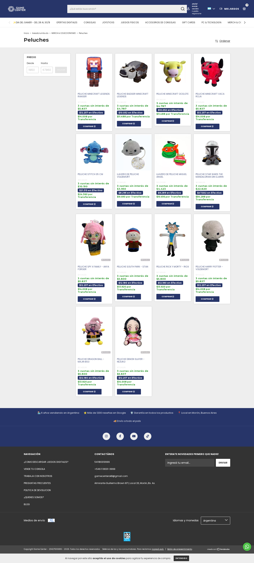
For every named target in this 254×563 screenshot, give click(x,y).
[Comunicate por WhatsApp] (247, 547)
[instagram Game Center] (106, 436)
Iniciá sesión (195, 7)
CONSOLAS (90, 22)
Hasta (44, 63)
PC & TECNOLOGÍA (211, 22)
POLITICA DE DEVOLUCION (37, 490)
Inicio (26, 33)
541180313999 (102, 461)
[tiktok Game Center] (147, 436)
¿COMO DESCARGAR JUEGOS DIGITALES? (46, 461)
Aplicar (61, 70)
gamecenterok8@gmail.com (111, 476)
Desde (30, 63)
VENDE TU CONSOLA (34, 469)
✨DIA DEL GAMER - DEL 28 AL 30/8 (31, 22)
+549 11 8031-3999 (104, 469)
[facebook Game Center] (120, 436)
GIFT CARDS (188, 22)
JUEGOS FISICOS (130, 22)
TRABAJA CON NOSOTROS (38, 476)
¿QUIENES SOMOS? (34, 497)
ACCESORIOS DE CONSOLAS (160, 22)
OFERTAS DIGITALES (66, 22)
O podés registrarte (196, 12)
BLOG (27, 504)
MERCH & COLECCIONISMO (64, 33)
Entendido (181, 558)
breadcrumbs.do (40, 33)
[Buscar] (182, 9)
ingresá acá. (158, 549)
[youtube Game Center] (134, 436)
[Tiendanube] (218, 549)
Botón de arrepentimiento (179, 549)
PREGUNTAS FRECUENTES (37, 483)
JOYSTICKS (108, 22)
